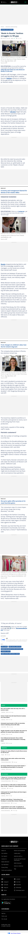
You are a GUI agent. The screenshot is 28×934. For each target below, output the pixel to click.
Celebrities (3, 712)
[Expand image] (26, 42)
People (2, 754)
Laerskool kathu (5, 651)
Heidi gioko (4, 646)
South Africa (3, 726)
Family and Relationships (6, 762)
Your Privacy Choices (16, 933)
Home (2, 26)
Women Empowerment (5, 803)
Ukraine (13, 112)
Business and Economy (11, 26)
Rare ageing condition (15, 646)
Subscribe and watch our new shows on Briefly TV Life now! (13, 70)
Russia (3, 264)
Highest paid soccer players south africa (11, 649)
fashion (9, 78)
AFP (14, 38)
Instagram (21, 211)
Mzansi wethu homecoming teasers (10, 653)
